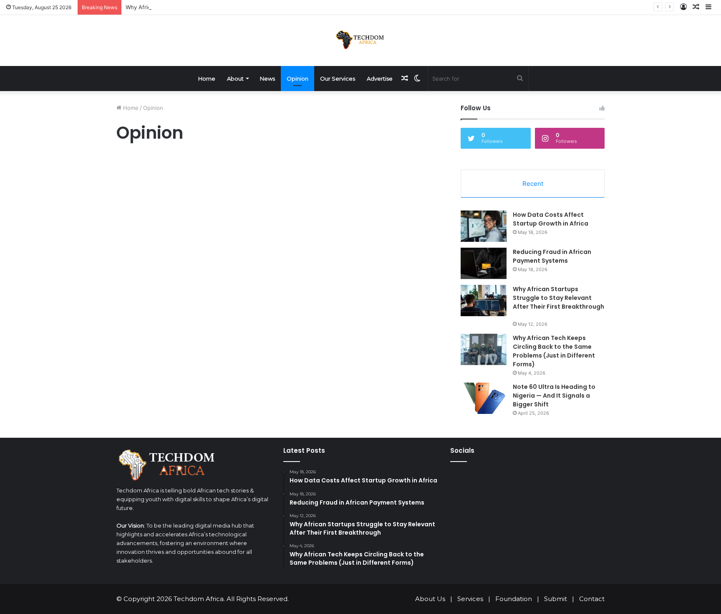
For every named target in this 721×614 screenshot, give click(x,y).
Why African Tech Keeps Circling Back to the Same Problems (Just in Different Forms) (554, 351)
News (267, 78)
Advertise (380, 78)
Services (470, 599)
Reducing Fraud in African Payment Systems (552, 256)
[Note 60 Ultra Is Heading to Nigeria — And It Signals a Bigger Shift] (484, 398)
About (235, 78)
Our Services (337, 78)
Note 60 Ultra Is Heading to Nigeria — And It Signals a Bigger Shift (554, 395)
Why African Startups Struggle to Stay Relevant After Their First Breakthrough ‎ (558, 298)
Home (206, 78)
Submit (555, 599)
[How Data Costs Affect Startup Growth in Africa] (484, 226)
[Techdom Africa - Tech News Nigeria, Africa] (360, 39)
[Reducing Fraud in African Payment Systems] (484, 263)
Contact (592, 599)
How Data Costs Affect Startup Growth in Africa (550, 219)
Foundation (513, 599)
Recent (532, 184)
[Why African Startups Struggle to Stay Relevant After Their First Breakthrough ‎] (484, 300)
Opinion (297, 78)
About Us (430, 599)
